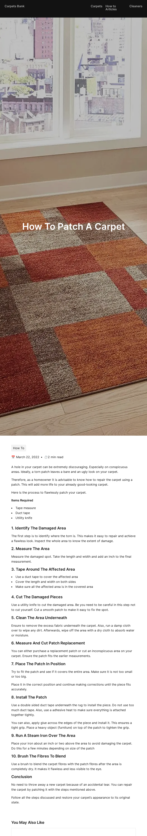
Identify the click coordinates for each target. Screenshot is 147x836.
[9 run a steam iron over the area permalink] (9, 735)
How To (18, 448)
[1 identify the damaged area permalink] (9, 528)
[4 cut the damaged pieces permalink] (9, 597)
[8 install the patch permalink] (9, 697)
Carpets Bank (14, 6)
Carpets (96, 6)
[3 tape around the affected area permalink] (9, 569)
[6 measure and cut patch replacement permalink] (9, 643)
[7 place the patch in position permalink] (9, 664)
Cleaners (135, 6)
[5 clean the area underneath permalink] (9, 617)
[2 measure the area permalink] (9, 548)
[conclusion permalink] (9, 776)
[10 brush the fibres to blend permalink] (9, 756)
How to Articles (111, 7)
